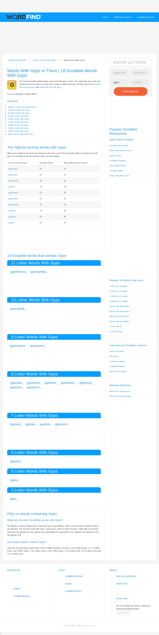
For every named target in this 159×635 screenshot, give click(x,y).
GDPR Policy (121, 583)
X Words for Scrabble (118, 296)
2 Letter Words (115, 326)
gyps (13, 498)
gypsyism (33, 387)
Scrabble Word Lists (145, 17)
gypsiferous (13, 181)
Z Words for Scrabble (118, 291)
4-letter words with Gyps (18, 131)
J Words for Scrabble (118, 286)
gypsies (12, 187)
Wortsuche (114, 356)
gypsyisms (13, 175)
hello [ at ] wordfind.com (126, 576)
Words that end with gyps (120, 396)
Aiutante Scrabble (116, 361)
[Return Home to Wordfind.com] (23, 20)
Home (105, 17)
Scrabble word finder (73, 576)
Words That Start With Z (119, 306)
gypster (12, 222)
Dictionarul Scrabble (117, 371)
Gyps (9, 94)
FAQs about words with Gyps (20, 134)
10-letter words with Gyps (19, 113)
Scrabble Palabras (117, 366)
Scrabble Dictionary (117, 161)
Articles (17, 588)
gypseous (33, 382)
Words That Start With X (119, 321)
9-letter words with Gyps (18, 116)
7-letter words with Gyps (18, 122)
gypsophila (13, 193)
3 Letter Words (115, 331)
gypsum (15, 461)
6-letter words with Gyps (18, 125)
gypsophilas (14, 204)
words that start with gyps (50, 87)
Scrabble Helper (116, 171)
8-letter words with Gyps (18, 119)
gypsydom (13, 169)
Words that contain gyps (119, 391)
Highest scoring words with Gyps (22, 107)
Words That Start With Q (119, 311)
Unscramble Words (117, 166)
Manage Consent (124, 612)
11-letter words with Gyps (19, 110)
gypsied (12, 211)
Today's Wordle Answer (119, 176)
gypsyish (16, 387)
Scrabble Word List (22, 596)
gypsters (50, 382)
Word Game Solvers (122, 17)
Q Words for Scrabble (118, 301)
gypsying (85, 382)
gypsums (12, 217)
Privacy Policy (122, 598)
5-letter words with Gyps (18, 128)
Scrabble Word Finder (118, 146)
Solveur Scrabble (116, 351)
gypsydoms (14, 198)
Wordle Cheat (115, 156)
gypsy (14, 480)
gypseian (16, 382)
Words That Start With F (119, 316)
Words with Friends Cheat (120, 150)
